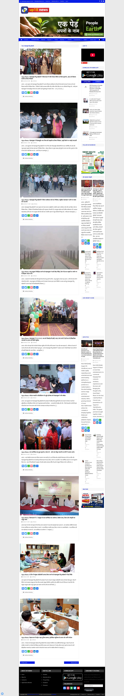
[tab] (87, 82)
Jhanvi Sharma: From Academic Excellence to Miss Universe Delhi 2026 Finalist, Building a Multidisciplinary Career (88, 468)
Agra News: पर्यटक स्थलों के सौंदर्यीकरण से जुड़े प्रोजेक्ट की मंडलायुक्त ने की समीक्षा (43, 395)
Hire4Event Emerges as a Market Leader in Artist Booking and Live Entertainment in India (86, 352)
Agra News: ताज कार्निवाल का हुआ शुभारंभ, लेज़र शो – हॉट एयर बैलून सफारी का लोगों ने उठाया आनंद (47, 452)
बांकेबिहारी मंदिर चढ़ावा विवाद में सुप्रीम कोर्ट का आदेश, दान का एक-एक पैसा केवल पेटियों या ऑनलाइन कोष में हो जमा (95, 123)
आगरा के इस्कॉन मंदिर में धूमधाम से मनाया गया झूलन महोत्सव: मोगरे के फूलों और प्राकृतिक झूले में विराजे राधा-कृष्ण (88, 256)
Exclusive (26, 39)
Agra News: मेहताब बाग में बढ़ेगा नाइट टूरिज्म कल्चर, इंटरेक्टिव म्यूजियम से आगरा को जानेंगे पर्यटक (46, 637)
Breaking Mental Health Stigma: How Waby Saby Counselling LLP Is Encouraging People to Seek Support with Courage (100, 442)
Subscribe (89, 690)
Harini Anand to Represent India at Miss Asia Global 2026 (88, 438)
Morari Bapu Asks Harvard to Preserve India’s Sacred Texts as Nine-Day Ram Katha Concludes (100, 465)
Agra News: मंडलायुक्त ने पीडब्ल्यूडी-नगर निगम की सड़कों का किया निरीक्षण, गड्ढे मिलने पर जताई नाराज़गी (49, 140)
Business (62, 39)
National (43, 39)
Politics (56, 39)
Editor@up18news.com (39, 1)
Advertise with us (55, 1)
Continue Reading (28, 96)
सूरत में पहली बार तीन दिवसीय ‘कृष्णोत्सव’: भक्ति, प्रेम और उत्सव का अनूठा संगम (100, 276)
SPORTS (70, 39)
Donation (62, 1)
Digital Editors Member (27, 682)
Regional (49, 39)
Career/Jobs (93, 39)
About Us (24, 677)
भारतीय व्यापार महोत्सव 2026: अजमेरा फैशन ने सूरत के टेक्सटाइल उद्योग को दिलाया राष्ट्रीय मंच (95, 111)
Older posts (24, 662)
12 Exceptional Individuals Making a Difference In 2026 (95, 134)
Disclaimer (45, 682)
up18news (34, 81)
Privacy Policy (46, 680)
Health (85, 39)
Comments (98, 81)
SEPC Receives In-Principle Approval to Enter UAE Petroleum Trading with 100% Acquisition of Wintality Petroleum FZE (95, 88)
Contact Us (48, 1)
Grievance (45, 685)
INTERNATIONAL (35, 39)
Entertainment (77, 39)
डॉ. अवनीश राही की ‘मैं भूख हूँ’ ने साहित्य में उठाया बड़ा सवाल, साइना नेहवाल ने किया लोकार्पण (95, 101)
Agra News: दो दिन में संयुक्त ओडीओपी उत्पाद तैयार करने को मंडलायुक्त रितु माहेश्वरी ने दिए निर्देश (46, 574)
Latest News (87, 81)
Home (23, 674)
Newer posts (74, 662)
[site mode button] (100, 39)
